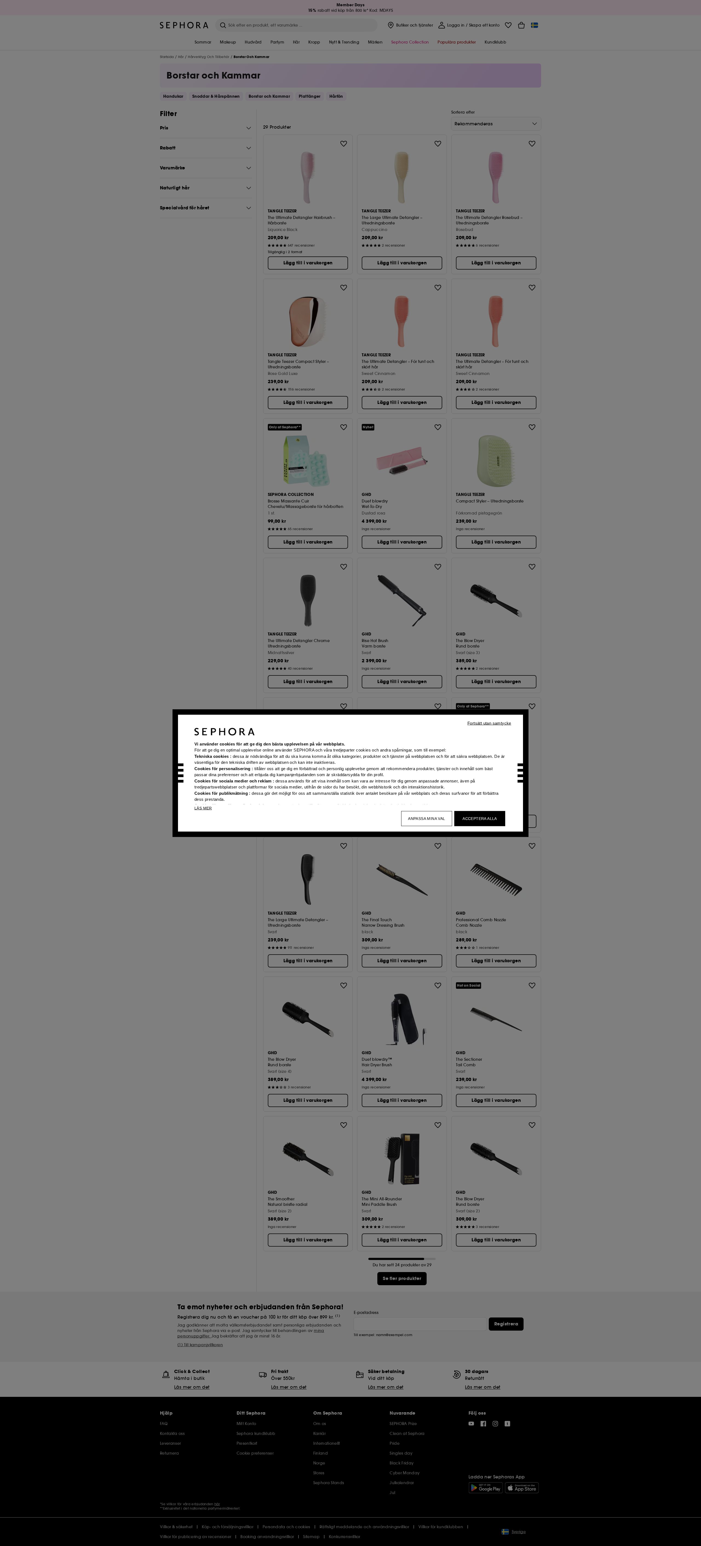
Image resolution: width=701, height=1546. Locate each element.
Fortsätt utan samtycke (489, 723)
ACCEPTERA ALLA (479, 818)
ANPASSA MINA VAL (426, 818)
